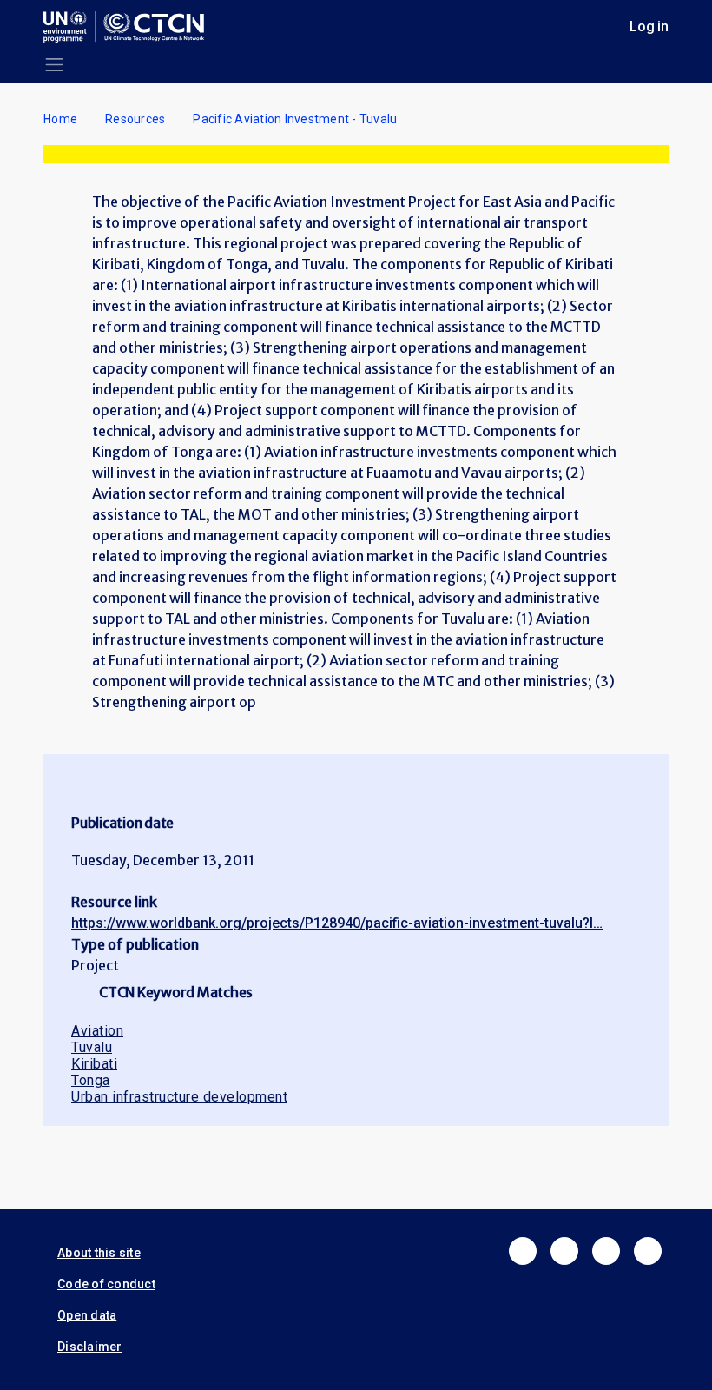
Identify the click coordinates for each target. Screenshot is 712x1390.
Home (60, 119)
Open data (86, 1315)
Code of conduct (106, 1284)
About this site (99, 1253)
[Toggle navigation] (54, 65)
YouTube (648, 1251)
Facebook (523, 1251)
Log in (649, 26)
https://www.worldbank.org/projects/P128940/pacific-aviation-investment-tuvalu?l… (337, 923)
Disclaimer (89, 1347)
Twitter (564, 1251)
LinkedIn (606, 1251)
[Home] (130, 27)
